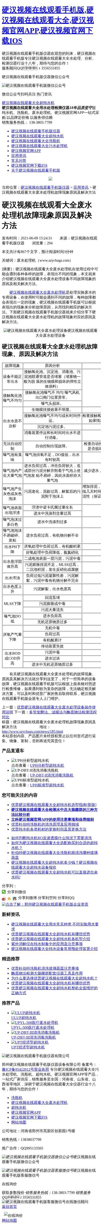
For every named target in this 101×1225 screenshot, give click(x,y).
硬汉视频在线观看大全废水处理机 (37, 292)
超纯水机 (18, 1107)
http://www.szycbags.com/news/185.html (32, 732)
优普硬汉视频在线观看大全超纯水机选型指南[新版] (53, 805)
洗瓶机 (17, 1098)
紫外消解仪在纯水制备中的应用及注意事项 (47, 944)
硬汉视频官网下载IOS (29, 165)
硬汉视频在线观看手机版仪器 (35, 131)
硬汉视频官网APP (26, 151)
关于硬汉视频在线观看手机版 (35, 170)
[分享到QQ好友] (15, 899)
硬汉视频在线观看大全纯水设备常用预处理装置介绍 (54, 949)
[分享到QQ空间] (9, 899)
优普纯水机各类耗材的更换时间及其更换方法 (48, 829)
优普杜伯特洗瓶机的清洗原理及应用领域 (45, 824)
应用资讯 (18, 156)
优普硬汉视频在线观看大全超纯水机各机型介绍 (50, 939)
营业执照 (41, 1069)
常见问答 (18, 161)
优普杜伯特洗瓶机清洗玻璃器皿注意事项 (45, 968)
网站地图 (18, 1122)
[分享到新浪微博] (4, 899)
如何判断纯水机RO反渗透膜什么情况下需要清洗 (51, 838)
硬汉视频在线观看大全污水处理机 (39, 146)
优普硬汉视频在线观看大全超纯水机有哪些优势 (50, 934)
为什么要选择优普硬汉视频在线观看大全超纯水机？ (54, 978)
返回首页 (9, 1207)
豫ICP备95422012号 (18, 1069)
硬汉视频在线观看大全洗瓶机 (35, 141)
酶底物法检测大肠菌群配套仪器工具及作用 (47, 973)
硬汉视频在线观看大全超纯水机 (28, 103)
